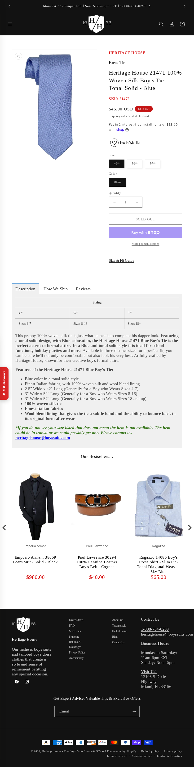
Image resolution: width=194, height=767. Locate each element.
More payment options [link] (145, 243)
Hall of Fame (119, 631)
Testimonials (119, 625)
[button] (10, 24)
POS (98, 751)
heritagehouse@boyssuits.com (42, 437)
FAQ (72, 625)
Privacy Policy (77, 652)
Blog (115, 636)
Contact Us (118, 642)
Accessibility (76, 658)
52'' (137, 165)
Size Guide (75, 631)
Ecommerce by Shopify (122, 751)
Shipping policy (142, 755)
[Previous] (4, 527)
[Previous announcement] (9, 6)
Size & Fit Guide (121, 260)
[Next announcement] (185, 6)
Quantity (115, 193)
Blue (120, 183)
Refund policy (150, 751)
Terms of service (117, 755)
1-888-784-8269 (155, 629)
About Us (117, 620)
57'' (155, 165)
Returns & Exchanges (75, 644)
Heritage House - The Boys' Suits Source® (68, 751)
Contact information (169, 755)
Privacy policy (173, 751)
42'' (119, 165)
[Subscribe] (134, 711)
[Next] (189, 527)
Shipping (114, 116)
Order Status (76, 620)
